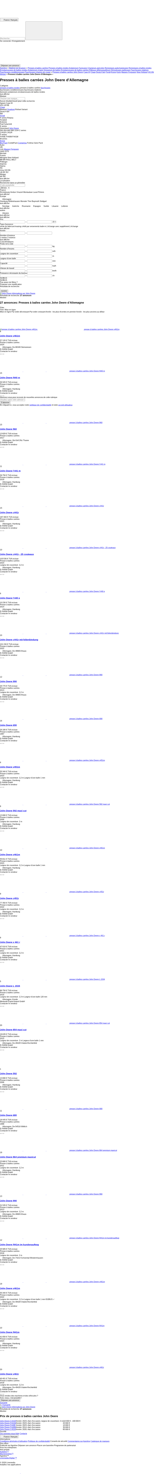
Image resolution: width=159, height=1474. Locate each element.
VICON (151, 72)
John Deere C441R (8, 1421)
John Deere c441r (9, 512)
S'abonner (5, 403)
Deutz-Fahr (100, 72)
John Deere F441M (8, 1423)
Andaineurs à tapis (35, 70)
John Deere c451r (9, 898)
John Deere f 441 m (10, 471)
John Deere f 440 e (10, 598)
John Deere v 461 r (10, 942)
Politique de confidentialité (39, 1441)
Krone (113, 72)
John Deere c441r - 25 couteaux (17, 554)
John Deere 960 (8, 429)
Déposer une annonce (10, 1400)
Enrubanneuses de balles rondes (13, 70)
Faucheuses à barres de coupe (38, 72)
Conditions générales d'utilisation (13, 1441)
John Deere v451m (10, 767)
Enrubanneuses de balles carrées (75, 70)
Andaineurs (73, 68)
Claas (93, 72)
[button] (79, 53)
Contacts (23, 1434)
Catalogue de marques (100, 1441)
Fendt (108, 72)
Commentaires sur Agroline (79, 1441)
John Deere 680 (8, 1115)
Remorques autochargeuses (116, 68)
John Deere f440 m (10, 377)
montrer (4, 291)
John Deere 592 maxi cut (13, 810)
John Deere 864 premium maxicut (18, 1157)
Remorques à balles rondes (140, 68)
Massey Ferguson (128, 72)
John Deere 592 (8, 1073)
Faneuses (83, 68)
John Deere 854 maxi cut (13, 1029)
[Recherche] (43, 30)
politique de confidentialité (40, 405)
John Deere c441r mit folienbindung (19, 639)
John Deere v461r (9, 1374)
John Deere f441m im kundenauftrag (19, 1244)
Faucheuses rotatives (140, 70)
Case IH (86, 72)
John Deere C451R (8, 1429)
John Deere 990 (8, 681)
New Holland (142, 72)
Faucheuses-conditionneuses (12, 72)
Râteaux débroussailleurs (99, 70)
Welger (3, 74)
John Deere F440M (8, 1427)
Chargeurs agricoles (96, 68)
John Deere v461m (10, 336)
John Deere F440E (8, 1425)
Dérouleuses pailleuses (120, 70)
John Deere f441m (9, 1332)
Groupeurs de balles (52, 70)
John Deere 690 (8, 725)
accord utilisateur (65, 405)
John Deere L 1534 (10, 986)
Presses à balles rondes (58, 68)
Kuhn (119, 72)
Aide (17, 1434)
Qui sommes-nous (7, 1434)
